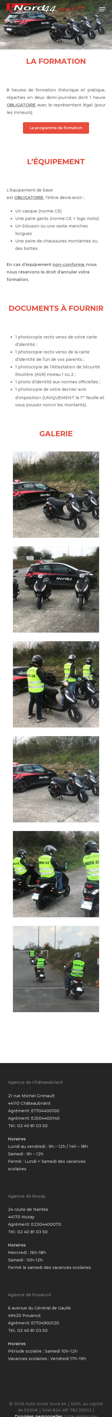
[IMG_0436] (57, 970)
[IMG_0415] (57, 496)
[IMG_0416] (57, 591)
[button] (102, 9)
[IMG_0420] (57, 781)
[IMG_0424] (57, 686)
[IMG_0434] (57, 875)
